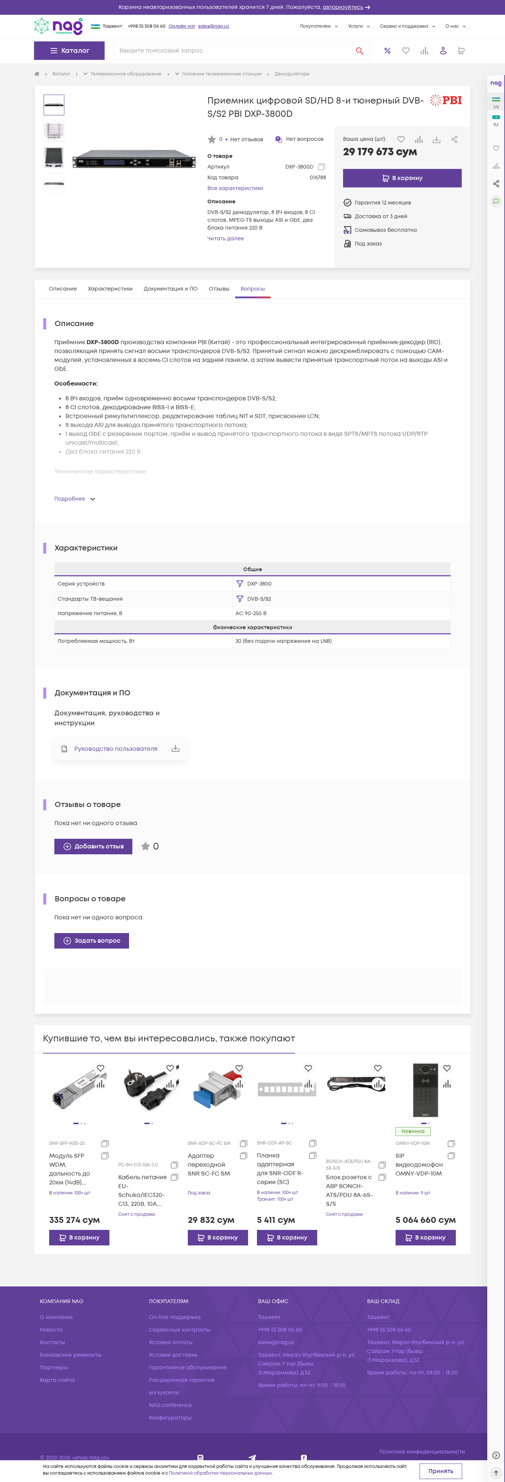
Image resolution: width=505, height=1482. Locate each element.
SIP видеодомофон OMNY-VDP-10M (419, 1165)
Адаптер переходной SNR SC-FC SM (209, 1165)
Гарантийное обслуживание (188, 1367)
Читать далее (225, 238)
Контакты (52, 1342)
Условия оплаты (171, 1342)
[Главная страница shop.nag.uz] (58, 26)
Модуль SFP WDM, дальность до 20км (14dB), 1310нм (69, 1169)
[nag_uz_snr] (252, 1457)
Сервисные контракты (179, 1329)
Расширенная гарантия (181, 1380)
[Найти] (359, 50)
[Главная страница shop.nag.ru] (37, 74)
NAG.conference (170, 1405)
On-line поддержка (175, 1317)
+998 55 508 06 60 (147, 26)
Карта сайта (57, 1380)
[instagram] (200, 1457)
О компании (56, 1317)
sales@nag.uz (213, 26)
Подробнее (69, 498)
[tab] (62, 288)
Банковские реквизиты (71, 1355)
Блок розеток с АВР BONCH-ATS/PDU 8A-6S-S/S (349, 1190)
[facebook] (304, 1457)
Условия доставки (173, 1355)
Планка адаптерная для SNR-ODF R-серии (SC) (280, 1169)
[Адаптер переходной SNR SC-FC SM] (218, 1089)
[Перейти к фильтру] (239, 583)
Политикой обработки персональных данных (220, 1473)
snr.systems (164, 1392)
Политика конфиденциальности (422, 1451)
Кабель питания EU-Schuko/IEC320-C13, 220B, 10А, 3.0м (142, 1190)
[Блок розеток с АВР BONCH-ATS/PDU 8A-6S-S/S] (356, 1089)
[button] (252, 7)
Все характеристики (235, 188)
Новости (51, 1329)
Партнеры (54, 1367)
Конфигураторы (170, 1417)
